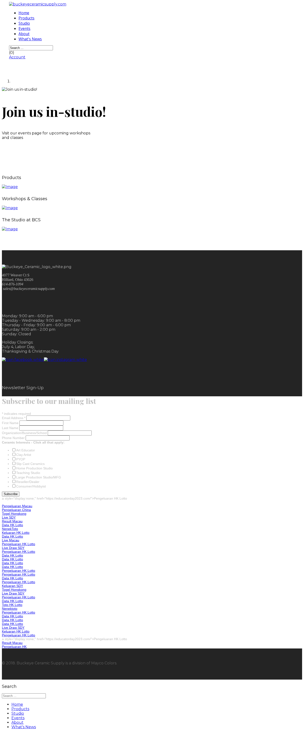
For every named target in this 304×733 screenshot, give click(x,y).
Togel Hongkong (14, 513)
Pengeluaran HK (14, 646)
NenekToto (10, 529)
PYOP (20, 459)
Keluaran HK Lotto (15, 532)
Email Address (13, 418)
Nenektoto (9, 608)
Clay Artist (23, 455)
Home (24, 12)
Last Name (10, 428)
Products (26, 18)
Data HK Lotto (12, 525)
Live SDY (9, 517)
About (24, 33)
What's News (30, 39)
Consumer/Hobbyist (31, 486)
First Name (10, 423)
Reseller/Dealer (27, 482)
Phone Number (14, 438)
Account (17, 57)
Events (24, 28)
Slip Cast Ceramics (30, 464)
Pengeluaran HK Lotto (18, 544)
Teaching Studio (28, 473)
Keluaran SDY (12, 586)
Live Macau (10, 540)
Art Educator (25, 450)
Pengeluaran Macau (17, 506)
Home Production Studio (34, 468)
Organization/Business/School (25, 433)
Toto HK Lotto (12, 605)
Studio (24, 23)
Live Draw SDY (13, 548)
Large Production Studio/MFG (38, 477)
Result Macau (12, 521)
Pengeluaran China (16, 510)
